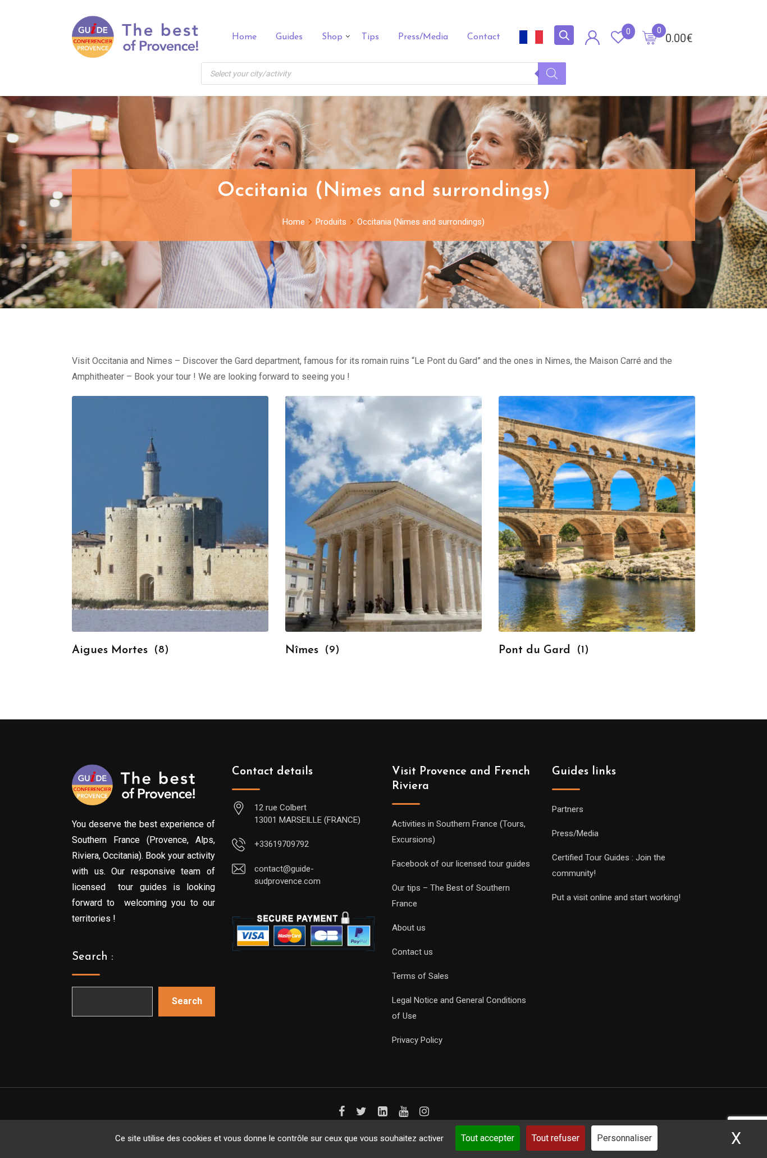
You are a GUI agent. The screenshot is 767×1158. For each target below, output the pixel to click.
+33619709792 (281, 844)
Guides (289, 37)
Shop (332, 37)
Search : (92, 957)
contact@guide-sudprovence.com (287, 875)
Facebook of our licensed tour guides (461, 864)
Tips (370, 37)
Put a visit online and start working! (616, 897)
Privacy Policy (417, 1040)
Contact (483, 37)
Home (244, 37)
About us (409, 928)
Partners (567, 809)
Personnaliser (624, 1138)
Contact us (412, 952)
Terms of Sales (420, 976)
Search (187, 1001)
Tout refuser (555, 1138)
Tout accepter (487, 1138)
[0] (649, 37)
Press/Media (423, 37)
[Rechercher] (552, 73)
